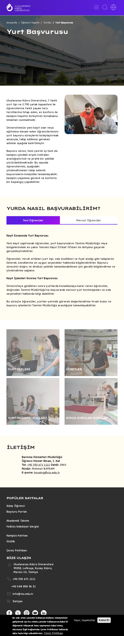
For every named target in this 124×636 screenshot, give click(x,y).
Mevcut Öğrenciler (88, 220)
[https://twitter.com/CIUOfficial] (18, 613)
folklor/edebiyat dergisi (22, 526)
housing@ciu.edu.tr (47, 472)
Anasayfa (11, 22)
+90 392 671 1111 (38, 464)
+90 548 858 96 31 (23, 586)
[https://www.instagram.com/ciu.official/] (27, 613)
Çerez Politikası (16, 550)
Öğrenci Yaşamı (30, 22)
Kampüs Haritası (17, 535)
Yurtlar (47, 22)
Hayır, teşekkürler (84, 620)
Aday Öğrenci (15, 505)
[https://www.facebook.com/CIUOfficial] (9, 613)
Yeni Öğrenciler (33, 220)
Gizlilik (10, 541)
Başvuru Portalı (16, 511)
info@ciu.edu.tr (23, 593)
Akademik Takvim (17, 520)
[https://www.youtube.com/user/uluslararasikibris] (35, 613)
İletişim (18, 601)
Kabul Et (104, 620)
